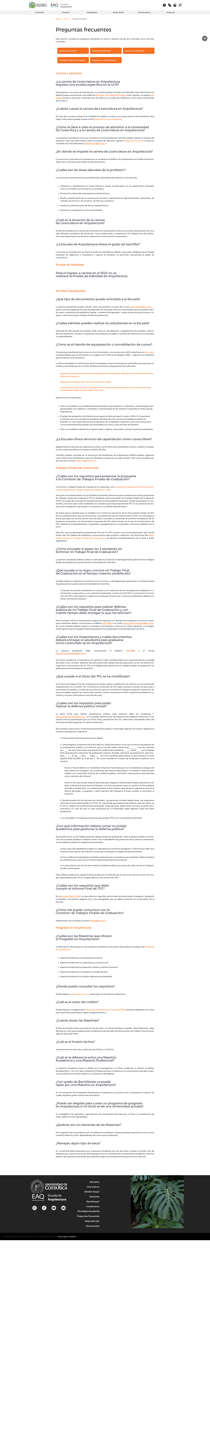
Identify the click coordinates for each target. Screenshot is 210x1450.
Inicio (59, 19)
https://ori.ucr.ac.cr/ (134, 141)
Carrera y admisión (69, 73)
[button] (63, 1208)
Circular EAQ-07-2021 (71, 896)
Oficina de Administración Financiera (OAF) (106, 1010)
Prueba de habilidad (70, 264)
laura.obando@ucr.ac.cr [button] (141, 307)
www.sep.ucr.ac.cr (80, 994)
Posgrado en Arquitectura (73, 927)
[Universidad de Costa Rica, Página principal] (38, 5)
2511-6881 (100, 95)
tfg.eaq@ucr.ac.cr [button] (98, 920)
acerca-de (66, 19)
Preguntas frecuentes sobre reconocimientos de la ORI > (86, 382)
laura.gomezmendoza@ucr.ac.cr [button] (138, 623)
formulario (149, 352)
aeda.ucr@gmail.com (86, 461)
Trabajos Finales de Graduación (77, 467)
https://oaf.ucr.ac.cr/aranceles (108, 119)
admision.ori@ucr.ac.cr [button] (95, 143)
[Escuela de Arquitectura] (61, 5)
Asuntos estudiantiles (71, 290)
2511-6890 (120, 95)
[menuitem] (39, 12)
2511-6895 (109, 95)
